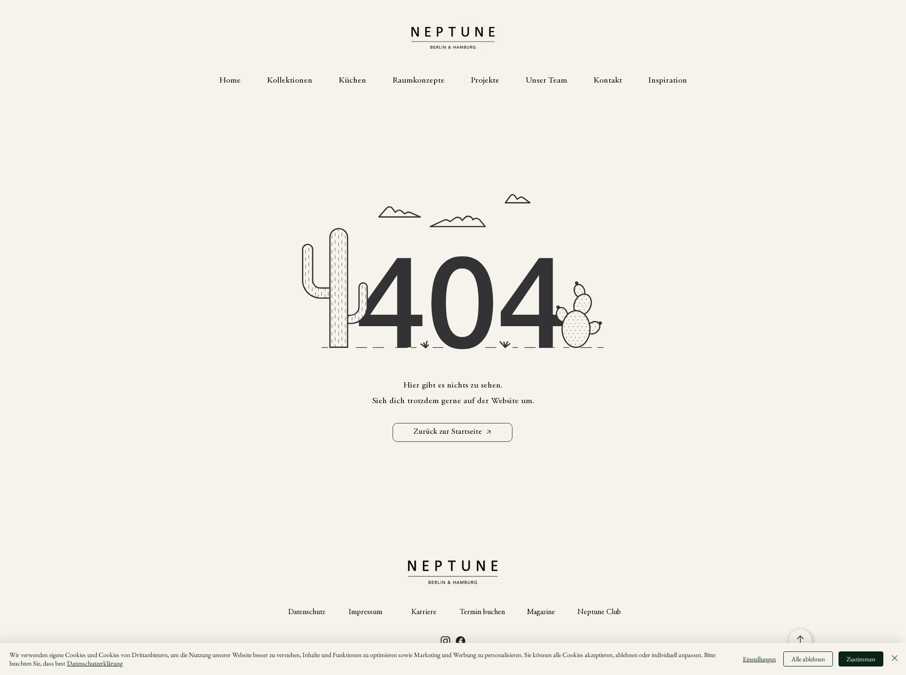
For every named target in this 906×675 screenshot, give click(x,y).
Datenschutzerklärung (95, 663)
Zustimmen (861, 659)
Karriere (423, 612)
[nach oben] (800, 641)
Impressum (365, 612)
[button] (289, 81)
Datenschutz (306, 612)
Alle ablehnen (808, 659)
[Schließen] (894, 658)
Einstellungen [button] (759, 659)
